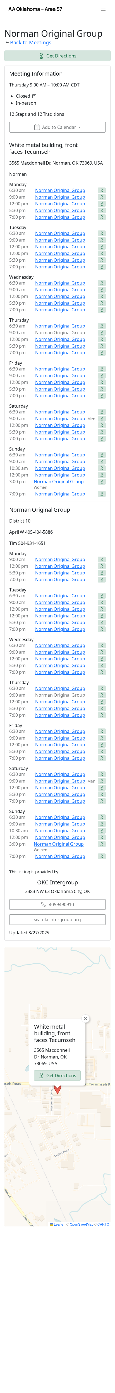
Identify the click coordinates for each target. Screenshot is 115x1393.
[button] (57, 1089)
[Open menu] (103, 9)
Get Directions (61, 56)
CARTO (103, 1224)
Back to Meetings (30, 42)
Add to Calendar (59, 127)
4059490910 (61, 904)
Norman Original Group (60, 190)
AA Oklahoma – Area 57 (35, 9)
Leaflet (58, 1224)
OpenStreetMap (82, 1224)
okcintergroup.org (61, 919)
